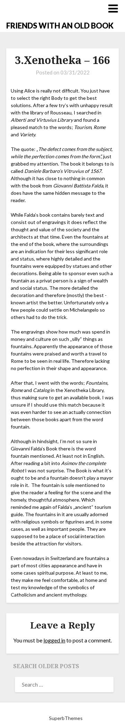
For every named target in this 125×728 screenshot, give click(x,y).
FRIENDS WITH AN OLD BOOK (60, 25)
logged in (54, 640)
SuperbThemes (66, 718)
